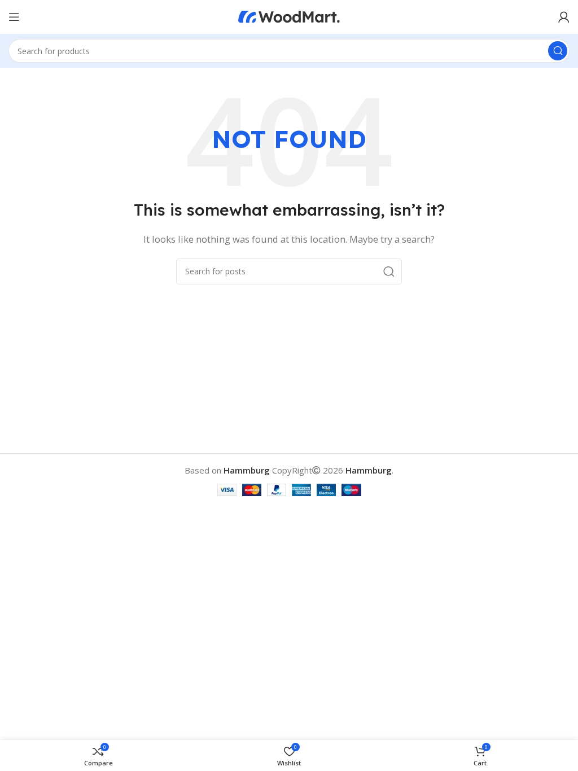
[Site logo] (289, 15)
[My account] (564, 17)
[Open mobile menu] (14, 17)
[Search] (557, 50)
